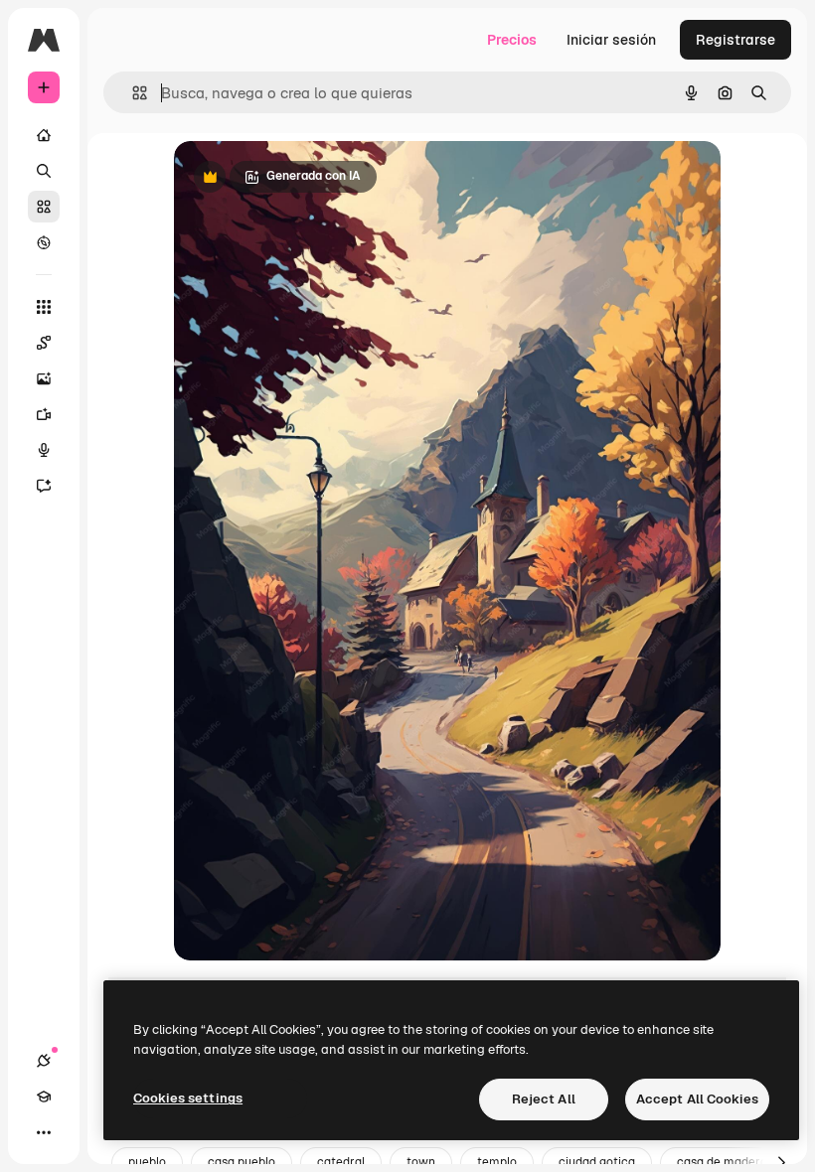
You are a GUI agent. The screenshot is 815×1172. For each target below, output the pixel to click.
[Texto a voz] (44, 450)
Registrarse (735, 40)
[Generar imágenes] (44, 378)
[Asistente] (44, 486)
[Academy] (44, 1096)
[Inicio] (44, 135)
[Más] (44, 1132)
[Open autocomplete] (131, 92)
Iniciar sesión (611, 40)
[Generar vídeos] (44, 414)
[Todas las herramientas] (44, 307)
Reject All (543, 1099)
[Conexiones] (44, 1061)
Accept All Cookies (697, 1099)
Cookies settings (188, 1098)
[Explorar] (44, 242)
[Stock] (44, 206)
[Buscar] (44, 171)
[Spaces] (44, 343)
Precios (512, 40)
